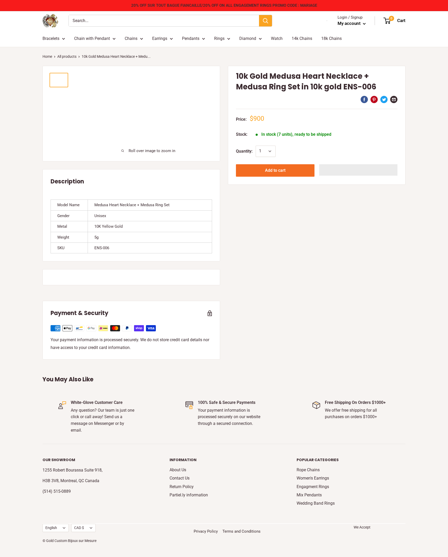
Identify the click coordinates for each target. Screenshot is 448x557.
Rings (219, 38)
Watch (277, 38)
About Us (178, 469)
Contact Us (180, 478)
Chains (131, 38)
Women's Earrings (313, 478)
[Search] (265, 20)
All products (66, 56)
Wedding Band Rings (316, 503)
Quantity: (244, 151)
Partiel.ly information (189, 494)
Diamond (247, 38)
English (51, 528)
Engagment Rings (313, 486)
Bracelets (51, 38)
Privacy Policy (206, 531)
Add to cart (275, 170)
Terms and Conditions (241, 531)
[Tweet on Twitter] (384, 99)
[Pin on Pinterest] (374, 99)
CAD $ (79, 528)
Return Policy (182, 486)
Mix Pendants (309, 494)
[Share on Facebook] (364, 99)
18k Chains (331, 38)
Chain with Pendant (92, 38)
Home (47, 56)
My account (350, 23)
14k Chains (302, 38)
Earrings (159, 38)
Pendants (190, 38)
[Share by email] (393, 99)
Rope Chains (308, 469)
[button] (358, 170)
